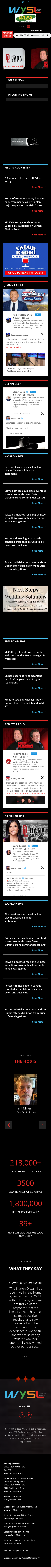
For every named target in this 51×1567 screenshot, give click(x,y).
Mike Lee (15, 418)
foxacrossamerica (19, 335)
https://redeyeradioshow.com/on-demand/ (25, 793)
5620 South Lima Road (14, 1488)
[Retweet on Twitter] (10, 414)
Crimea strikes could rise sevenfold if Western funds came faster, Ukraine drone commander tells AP (25, 494)
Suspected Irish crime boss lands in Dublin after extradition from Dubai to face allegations (25, 566)
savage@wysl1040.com (14, 1535)
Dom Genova (27, 1108)
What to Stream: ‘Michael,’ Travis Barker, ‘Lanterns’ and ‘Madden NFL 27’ (25, 703)
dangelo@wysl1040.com (15, 1526)
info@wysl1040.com (13, 1543)
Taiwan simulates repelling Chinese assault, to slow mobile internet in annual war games (25, 518)
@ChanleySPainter (14, 347)
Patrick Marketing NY (31, 1558)
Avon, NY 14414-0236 (13, 1491)
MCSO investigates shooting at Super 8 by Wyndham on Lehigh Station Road (23, 226)
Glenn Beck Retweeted (21, 414)
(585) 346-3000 (17, 1496)
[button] (8, 1125)
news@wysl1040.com (13, 1518)
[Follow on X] (23, 2)
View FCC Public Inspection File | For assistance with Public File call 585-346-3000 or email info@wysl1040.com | (25, 1435)
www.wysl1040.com (13, 1510)
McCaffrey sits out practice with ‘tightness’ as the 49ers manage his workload (25, 655)
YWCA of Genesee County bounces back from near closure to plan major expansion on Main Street (25, 202)
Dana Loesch (17, 868)
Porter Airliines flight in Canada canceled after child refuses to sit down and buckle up (24, 542)
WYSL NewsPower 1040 (14, 1484)
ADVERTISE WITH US (7, 34)
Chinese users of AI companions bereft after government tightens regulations (24, 679)
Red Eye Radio (17, 778)
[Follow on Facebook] (28, 2)
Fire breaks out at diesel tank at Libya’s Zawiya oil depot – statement (23, 470)
